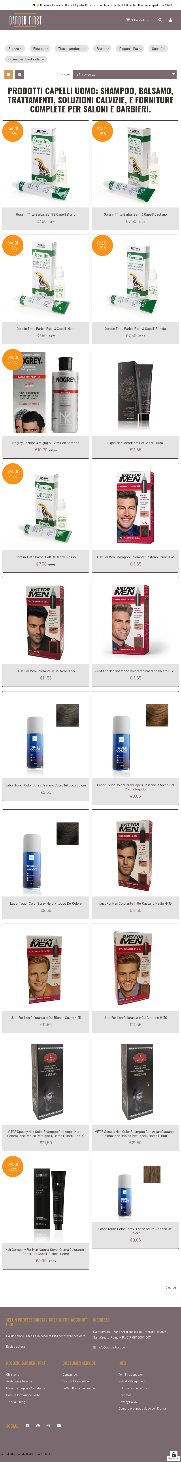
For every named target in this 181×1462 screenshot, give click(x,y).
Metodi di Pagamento (133, 1381)
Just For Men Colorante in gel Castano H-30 (135, 1017)
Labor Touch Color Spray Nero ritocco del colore (46, 903)
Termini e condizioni (131, 1374)
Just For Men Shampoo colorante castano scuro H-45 (135, 557)
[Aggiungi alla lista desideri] (84, 124)
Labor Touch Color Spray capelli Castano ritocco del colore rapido (135, 787)
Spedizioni (125, 1395)
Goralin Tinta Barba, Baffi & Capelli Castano (135, 214)
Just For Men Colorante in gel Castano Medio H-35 (135, 903)
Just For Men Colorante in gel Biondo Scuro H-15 (46, 1017)
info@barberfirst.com (112, 1347)
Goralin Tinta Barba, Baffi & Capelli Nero (46, 328)
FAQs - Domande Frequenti (80, 1388)
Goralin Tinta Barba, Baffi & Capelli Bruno (45, 214)
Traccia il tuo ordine (75, 1381)
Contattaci (69, 1374)
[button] (15, 48)
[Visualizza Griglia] (8, 74)
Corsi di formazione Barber (23, 1395)
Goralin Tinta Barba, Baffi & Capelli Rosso (46, 557)
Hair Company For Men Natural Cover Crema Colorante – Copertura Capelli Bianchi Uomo (45, 1251)
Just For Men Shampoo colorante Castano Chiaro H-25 (135, 671)
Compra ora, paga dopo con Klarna (142, 1408)
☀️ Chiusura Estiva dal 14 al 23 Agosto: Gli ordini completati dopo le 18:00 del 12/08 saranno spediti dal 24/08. (104, 5)
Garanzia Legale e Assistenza (25, 1388)
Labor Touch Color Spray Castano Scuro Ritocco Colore (45, 785)
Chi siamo (12, 1374)
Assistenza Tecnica (19, 1381)
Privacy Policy (128, 1402)
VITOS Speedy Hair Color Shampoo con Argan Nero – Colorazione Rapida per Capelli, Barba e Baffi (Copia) (45, 1133)
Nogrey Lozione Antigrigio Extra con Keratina (45, 443)
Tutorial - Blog (15, 1402)
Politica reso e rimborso (135, 1388)
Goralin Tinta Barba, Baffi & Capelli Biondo (135, 328)
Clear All (171, 1287)
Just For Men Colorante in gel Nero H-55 (46, 671)
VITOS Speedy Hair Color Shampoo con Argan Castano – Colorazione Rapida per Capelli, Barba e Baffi (135, 1133)
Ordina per (63, 74)
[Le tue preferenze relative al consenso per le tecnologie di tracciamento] (173, 1454)
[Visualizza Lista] (19, 74)
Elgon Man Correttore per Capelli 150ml (135, 443)
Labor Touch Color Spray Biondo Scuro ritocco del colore (135, 1231)
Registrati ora (15, 1346)
